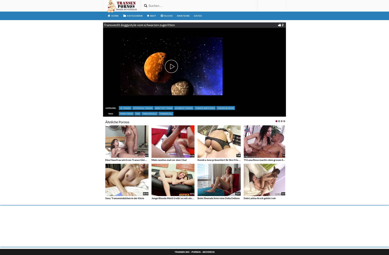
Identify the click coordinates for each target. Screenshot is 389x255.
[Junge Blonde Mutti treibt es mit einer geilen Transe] (173, 180)
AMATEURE (183, 15)
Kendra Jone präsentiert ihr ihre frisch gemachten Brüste (230, 159)
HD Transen (125, 108)
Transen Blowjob (225, 108)
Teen (137, 113)
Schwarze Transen (184, 108)
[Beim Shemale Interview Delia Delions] (219, 180)
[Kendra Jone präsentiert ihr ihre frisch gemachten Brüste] (219, 141)
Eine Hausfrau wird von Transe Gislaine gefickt (131, 159)
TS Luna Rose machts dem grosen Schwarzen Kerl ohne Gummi (279, 159)
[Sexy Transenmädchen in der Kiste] (126, 180)
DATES (198, 15)
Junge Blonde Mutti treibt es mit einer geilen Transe (180, 198)
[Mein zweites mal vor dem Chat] (173, 141)
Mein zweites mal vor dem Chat (169, 159)
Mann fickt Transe (163, 108)
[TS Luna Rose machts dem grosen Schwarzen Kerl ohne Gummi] (265, 141)
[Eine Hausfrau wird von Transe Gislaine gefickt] (126, 141)
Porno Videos (126, 113)
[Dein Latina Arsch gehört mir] (265, 180)
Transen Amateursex (205, 108)
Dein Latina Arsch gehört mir (260, 198)
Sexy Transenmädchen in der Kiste (124, 198)
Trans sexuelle (149, 113)
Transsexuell (165, 113)
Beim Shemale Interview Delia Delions (219, 198)
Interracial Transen (143, 108)
